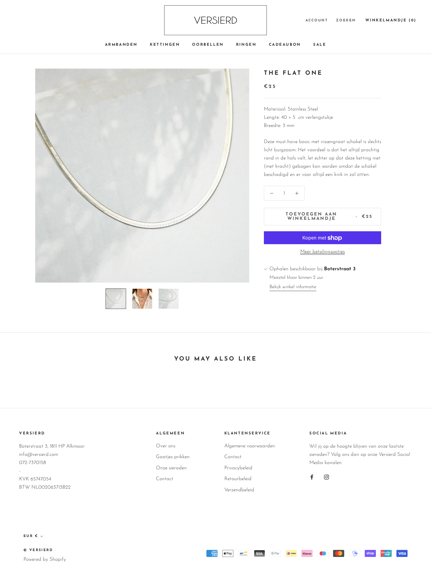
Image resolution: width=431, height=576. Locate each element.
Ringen (246, 45)
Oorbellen (207, 45)
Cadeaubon (285, 45)
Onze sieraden (171, 467)
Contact (164, 478)
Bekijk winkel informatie (292, 287)
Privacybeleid (238, 467)
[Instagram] (326, 477)
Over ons (165, 446)
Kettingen (165, 45)
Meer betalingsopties (322, 251)
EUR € (30, 536)
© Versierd (38, 550)
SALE (319, 45)
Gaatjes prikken (173, 456)
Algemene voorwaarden (249, 446)
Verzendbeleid (239, 489)
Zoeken (346, 20)
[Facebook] (311, 477)
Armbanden (121, 45)
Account (317, 20)
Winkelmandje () (390, 20)
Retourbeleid (238, 478)
